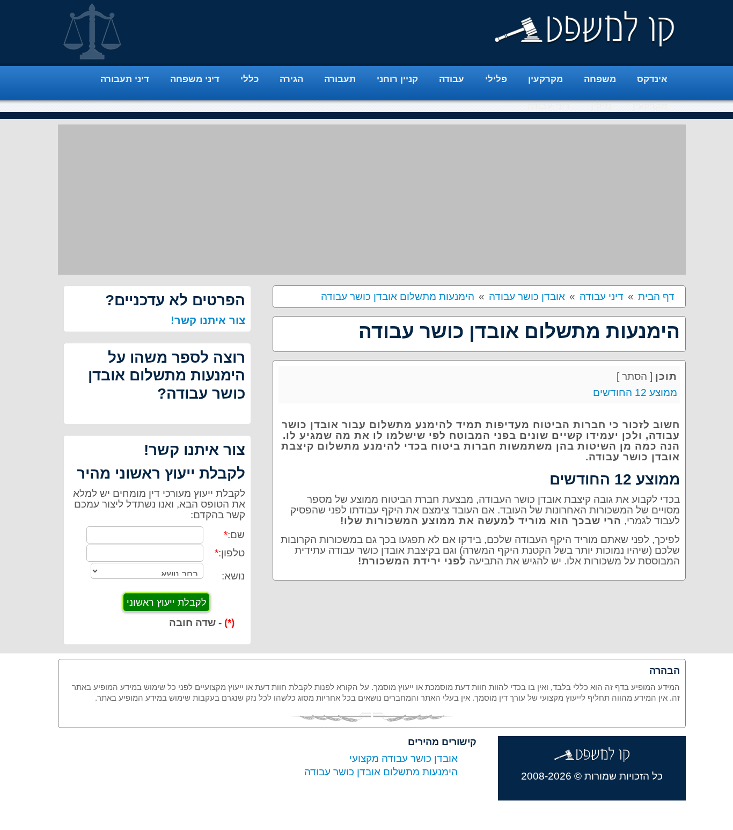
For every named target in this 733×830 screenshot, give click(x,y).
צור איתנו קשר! (208, 320)
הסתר (634, 376)
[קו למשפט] (585, 28)
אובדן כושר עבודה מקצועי (403, 758)
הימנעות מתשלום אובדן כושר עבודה (381, 771)
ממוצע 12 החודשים (635, 392)
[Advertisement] (372, 199)
